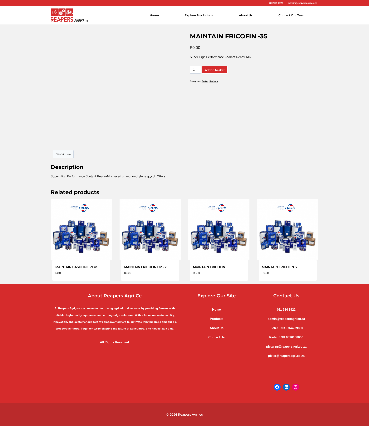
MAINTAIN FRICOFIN (209, 267)
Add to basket (215, 70)
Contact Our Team (291, 15)
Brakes (205, 81)
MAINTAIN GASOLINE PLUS (76, 267)
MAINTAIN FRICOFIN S (279, 267)
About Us (246, 15)
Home (154, 15)
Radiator (213, 81)
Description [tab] (63, 154)
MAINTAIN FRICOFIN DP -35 (145, 267)
